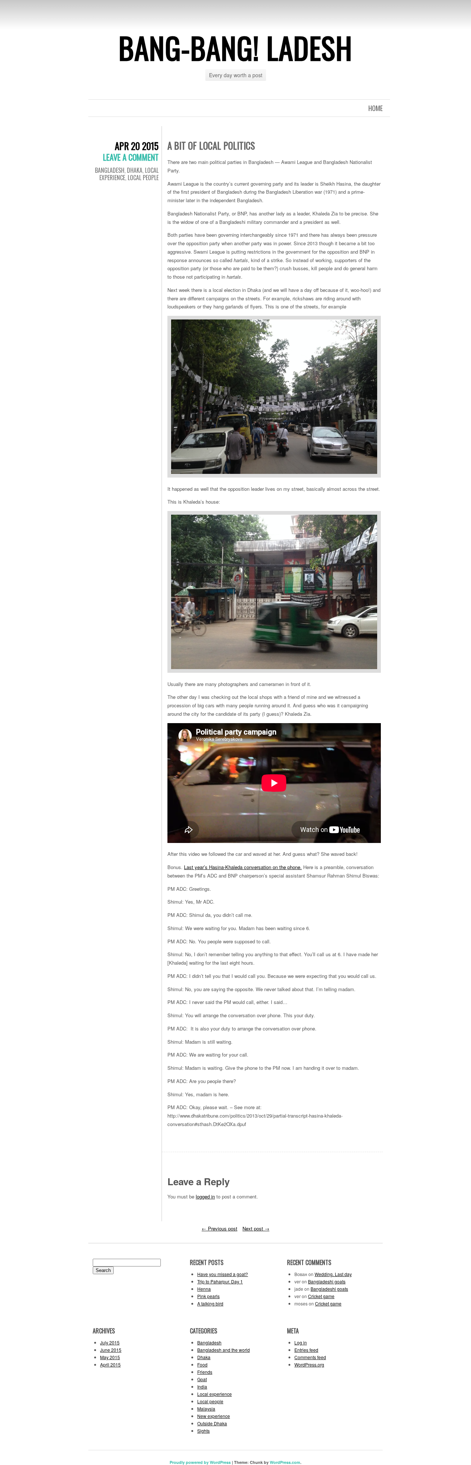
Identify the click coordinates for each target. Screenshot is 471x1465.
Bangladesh (109, 170)
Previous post (219, 1228)
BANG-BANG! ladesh (235, 47)
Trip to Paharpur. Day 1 (220, 1281)
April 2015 (110, 1364)
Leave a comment (131, 157)
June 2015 (110, 1350)
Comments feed (310, 1357)
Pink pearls (208, 1296)
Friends (204, 1372)
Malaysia (206, 1408)
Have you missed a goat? (222, 1274)
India (202, 1386)
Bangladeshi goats (327, 1281)
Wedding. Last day (333, 1274)
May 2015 (110, 1357)
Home (375, 108)
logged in (205, 1196)
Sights (203, 1431)
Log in (300, 1342)
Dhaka (134, 170)
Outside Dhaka (212, 1423)
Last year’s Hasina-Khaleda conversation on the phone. (243, 867)
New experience (213, 1416)
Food (202, 1364)
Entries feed (306, 1350)
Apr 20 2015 (137, 146)
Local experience (214, 1394)
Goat (202, 1379)
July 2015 (110, 1342)
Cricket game (321, 1296)
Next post (255, 1228)
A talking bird (210, 1303)
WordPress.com (285, 1462)
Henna (204, 1289)
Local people (143, 177)
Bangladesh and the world (223, 1350)
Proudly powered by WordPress (200, 1462)
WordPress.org (309, 1364)
